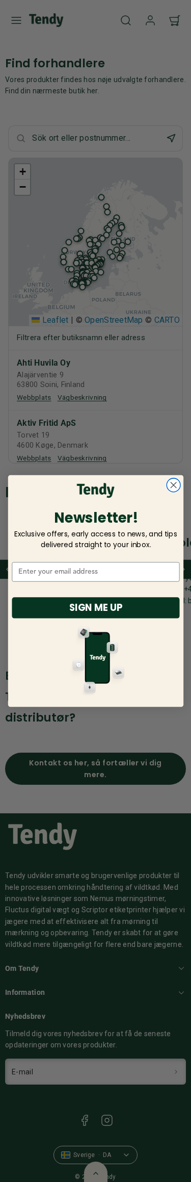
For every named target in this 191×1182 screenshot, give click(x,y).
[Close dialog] (173, 485)
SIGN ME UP (95, 607)
